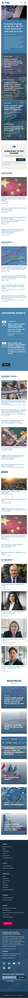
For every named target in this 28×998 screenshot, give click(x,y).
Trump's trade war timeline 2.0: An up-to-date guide (14, 752)
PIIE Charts (6, 242)
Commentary (6, 880)
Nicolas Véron (17, 299)
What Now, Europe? (8, 917)
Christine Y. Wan (18, 289)
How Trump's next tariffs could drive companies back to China (12, 545)
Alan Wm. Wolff (5, 467)
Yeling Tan (6, 69)
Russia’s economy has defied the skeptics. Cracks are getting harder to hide (13, 667)
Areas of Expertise (7, 866)
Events (5, 905)
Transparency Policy (8, 857)
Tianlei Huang (4, 299)
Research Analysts (7, 900)
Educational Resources (8, 889)
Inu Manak (5, 616)
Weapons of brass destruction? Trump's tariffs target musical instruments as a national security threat (13, 86)
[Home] (6, 2)
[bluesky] (9, 968)
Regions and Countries (8, 868)
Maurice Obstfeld (18, 404)
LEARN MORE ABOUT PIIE (9, 948)
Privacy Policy (7, 995)
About (5, 844)
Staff (4, 849)
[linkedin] (9, 963)
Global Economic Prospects (9, 908)
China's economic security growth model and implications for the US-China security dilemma (13, 63)
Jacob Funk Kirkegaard (7, 278)
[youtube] (14, 963)
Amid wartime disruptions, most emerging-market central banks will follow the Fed (13, 410)
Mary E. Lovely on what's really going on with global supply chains (16, 325)
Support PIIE (7, 923)
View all (6, 364)
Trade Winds (6, 914)
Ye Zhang (19, 269)
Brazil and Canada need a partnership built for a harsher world (13, 218)
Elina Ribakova (7, 671)
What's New (7, 173)
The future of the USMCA (11, 778)
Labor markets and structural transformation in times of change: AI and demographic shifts (17, 345)
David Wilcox (16, 423)
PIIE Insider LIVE (7, 910)
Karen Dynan (4, 423)
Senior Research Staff (8, 897)
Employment (6, 851)
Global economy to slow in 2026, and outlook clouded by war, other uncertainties (14, 509)
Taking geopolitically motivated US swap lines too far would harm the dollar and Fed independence (13, 402)
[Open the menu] (25, 2)
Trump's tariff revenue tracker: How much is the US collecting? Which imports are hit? (14, 267)
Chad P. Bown (4, 547)
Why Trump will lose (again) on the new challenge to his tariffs (13, 465)
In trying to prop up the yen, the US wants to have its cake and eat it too (13, 27)
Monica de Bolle (5, 220)
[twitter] (4, 963)
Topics (5, 863)
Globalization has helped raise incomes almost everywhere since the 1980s (13, 827)
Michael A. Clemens (9, 133)
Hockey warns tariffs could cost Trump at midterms (13, 639)
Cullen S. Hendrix (8, 92)
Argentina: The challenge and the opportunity (11, 492)
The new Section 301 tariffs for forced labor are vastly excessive (13, 208)
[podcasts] (19, 963)
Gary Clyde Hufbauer (6, 269)
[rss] (4, 968)
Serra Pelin (4, 415)
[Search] (21, 2)
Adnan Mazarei (5, 404)
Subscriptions (6, 855)
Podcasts (5, 883)
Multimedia (5, 885)
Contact (5, 853)
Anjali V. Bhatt (11, 333)
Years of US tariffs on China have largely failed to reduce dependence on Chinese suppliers (12, 286)
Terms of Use (13, 995)
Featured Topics (9, 376)
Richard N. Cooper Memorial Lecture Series (13, 912)
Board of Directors (7, 846)
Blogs (4, 876)
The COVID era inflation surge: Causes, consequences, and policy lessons (12, 421)
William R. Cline (5, 210)
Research (6, 873)
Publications (6, 878)
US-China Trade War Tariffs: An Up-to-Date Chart (13, 727)
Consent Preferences (8, 958)
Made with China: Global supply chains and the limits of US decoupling (13, 107)
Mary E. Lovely (7, 112)
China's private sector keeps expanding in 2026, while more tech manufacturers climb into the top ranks (14, 297)
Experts (5, 895)
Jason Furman (5, 502)
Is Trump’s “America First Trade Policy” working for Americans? (13, 612)
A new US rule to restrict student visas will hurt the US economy (14, 128)
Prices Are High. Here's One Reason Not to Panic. (13, 499)
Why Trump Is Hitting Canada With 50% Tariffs (13, 584)
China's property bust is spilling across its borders (13, 553)
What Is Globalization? (14, 805)
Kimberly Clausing (7, 643)
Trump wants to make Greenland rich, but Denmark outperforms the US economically (14, 276)
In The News (7, 560)
